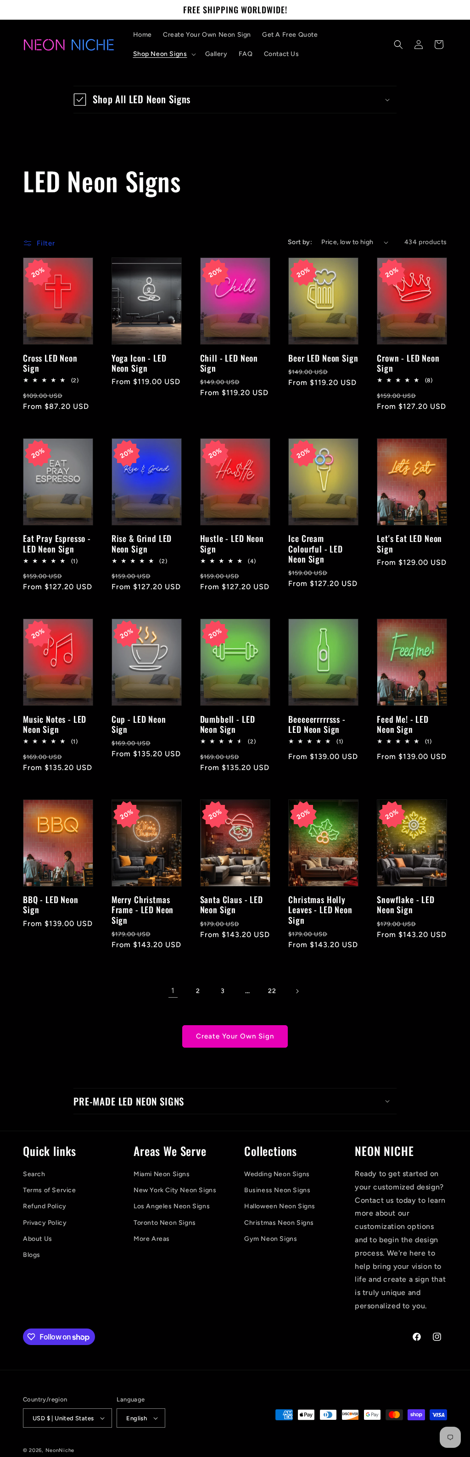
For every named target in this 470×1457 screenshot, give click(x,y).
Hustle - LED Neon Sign (232, 543)
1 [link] (173, 990)
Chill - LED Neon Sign (229, 363)
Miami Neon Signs (162, 1174)
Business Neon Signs (277, 1190)
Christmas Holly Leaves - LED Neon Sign (320, 909)
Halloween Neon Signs (279, 1206)
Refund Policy (45, 1206)
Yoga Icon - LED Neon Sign (139, 363)
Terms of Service (49, 1190)
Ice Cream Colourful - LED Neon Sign (315, 548)
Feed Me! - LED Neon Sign (403, 724)
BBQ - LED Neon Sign (50, 904)
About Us (37, 1239)
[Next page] (297, 991)
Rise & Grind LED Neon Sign (142, 543)
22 (272, 991)
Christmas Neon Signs (279, 1223)
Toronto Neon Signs (165, 1223)
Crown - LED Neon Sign (408, 363)
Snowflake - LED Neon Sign (406, 904)
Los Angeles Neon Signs (172, 1206)
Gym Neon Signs (270, 1239)
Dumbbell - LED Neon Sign (227, 724)
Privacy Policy (45, 1223)
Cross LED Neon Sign (50, 363)
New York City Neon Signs (175, 1190)
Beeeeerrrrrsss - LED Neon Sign (316, 724)
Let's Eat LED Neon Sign (409, 543)
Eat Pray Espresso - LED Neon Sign (57, 543)
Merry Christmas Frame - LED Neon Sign (142, 909)
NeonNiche (59, 1450)
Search (34, 1174)
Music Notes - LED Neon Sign (54, 724)
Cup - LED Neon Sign (139, 724)
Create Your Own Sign (235, 1036)
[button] (164, 54)
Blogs (31, 1255)
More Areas (152, 1239)
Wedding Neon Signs (277, 1174)
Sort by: (300, 242)
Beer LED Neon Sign (323, 358)
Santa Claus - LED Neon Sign (231, 904)
